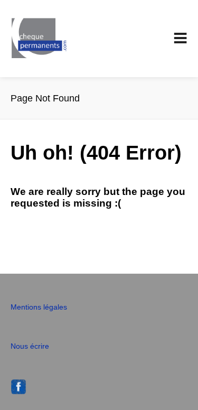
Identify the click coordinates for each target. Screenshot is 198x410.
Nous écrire (30, 346)
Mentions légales (39, 307)
